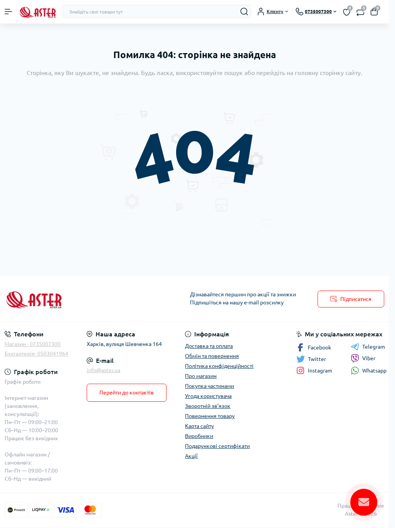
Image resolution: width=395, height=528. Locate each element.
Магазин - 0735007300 (33, 344)
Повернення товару (210, 416)
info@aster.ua (103, 370)
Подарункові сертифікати (217, 446)
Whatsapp (374, 371)
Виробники (199, 436)
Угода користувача (208, 396)
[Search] (244, 11)
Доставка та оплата (209, 346)
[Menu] (8, 11)
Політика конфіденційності (219, 366)
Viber (368, 358)
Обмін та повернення (212, 356)
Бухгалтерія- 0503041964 (36, 354)
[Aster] (65, 299)
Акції (191, 456)
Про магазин (201, 376)
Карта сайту (199, 426)
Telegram (373, 347)
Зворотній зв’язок (207, 406)
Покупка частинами (209, 386)
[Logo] (37, 11)
